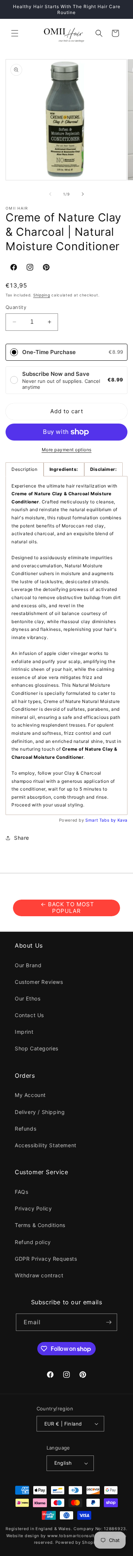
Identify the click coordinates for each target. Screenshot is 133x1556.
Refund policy (33, 1242)
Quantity (16, 307)
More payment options (67, 449)
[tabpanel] (66, 645)
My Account (30, 1095)
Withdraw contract (39, 1275)
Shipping (41, 295)
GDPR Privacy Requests (46, 1259)
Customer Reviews (39, 982)
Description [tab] (24, 469)
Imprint (24, 1032)
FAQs (21, 1192)
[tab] (64, 469)
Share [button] (21, 838)
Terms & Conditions (40, 1225)
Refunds (25, 1128)
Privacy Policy (33, 1208)
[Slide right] (83, 194)
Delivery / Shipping (40, 1112)
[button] (15, 33)
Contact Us (29, 1015)
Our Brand (28, 965)
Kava (122, 820)
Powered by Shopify (77, 1542)
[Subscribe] (108, 1322)
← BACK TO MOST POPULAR (66, 907)
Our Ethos (27, 998)
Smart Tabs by (101, 820)
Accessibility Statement (45, 1145)
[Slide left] (50, 194)
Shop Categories (36, 1048)
